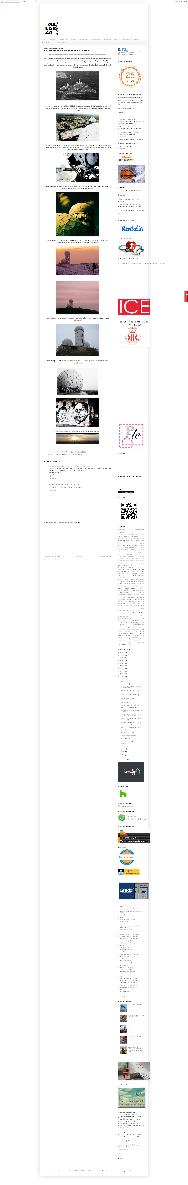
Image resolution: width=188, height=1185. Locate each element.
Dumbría (124, 730)
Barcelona (135, 547)
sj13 (125, 629)
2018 (122, 660)
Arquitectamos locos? (127, 919)
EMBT (129, 571)
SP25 (142, 629)
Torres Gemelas (123, 633)
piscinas (141, 617)
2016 (122, 666)
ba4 (127, 547)
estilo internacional (132, 577)
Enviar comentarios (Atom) (64, 560)
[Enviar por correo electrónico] (76, 452)
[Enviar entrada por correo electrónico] (72, 452)
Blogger (132, 1171)
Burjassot (141, 553)
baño (130, 547)
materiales (127, 601)
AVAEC (136, 545)
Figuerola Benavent (131, 583)
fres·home (123, 952)
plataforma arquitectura (128, 983)
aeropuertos (130, 532)
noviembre (125, 684)
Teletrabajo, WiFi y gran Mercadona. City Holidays (146, 263)
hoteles (141, 587)
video (137, 641)
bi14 (131, 551)
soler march (131, 629)
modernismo (140, 607)
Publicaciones (83, 40)
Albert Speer (66, 454)
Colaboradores (96, 40)
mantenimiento (132, 599)
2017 (122, 663)
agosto (124, 744)
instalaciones (123, 592)
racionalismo (122, 622)
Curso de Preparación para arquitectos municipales (130, 695)
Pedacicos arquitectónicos (129, 980)
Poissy (120, 620)
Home (43, 40)
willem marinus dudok (134, 645)
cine (127, 560)
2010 (122, 755)
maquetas (141, 599)
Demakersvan (140, 566)
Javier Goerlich (133, 594)
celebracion (122, 556)
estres (142, 577)
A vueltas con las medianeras (134, 1037)
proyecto (138, 620)
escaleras (121, 577)
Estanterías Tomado (128, 732)
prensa (131, 620)
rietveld (136, 626)
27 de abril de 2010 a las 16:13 (68, 485)
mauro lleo (136, 601)
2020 (122, 655)
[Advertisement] (77, 539)
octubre (124, 738)
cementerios (131, 556)
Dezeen (122, 945)
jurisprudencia (138, 596)
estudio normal (129, 579)
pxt (143, 620)
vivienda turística (129, 643)
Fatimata (52, 485)
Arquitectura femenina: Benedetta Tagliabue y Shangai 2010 (135, 1049)
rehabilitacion (138, 624)
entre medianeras (131, 575)
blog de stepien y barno (128, 936)
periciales (133, 617)
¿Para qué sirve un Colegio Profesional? (131, 687)
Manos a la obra (134, 1026)
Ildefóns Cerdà (123, 590)
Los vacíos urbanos (126, 967)
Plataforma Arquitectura (128, 985)
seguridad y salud (137, 628)
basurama (123, 932)
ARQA (121, 917)
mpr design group (132, 609)
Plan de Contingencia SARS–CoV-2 (54, 43)
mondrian (121, 609)
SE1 (129, 628)
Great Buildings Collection (129, 954)
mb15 (142, 601)
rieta (130, 626)
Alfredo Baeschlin (124, 536)
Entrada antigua (105, 557)
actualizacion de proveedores (131, 531)
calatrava (121, 554)
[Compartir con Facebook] (82, 452)
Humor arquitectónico (128, 735)
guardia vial (128, 585)
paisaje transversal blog (129, 978)
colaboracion (122, 562)
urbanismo (136, 635)
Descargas (107, 40)
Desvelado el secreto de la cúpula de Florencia (131, 715)
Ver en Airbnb (123, 263)
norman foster (134, 610)
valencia (130, 639)
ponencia (125, 620)
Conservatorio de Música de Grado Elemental (131, 719)
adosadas (121, 532)
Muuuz (121, 974)
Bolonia (136, 551)
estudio (120, 579)
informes (132, 590)
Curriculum (63, 40)
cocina (132, 560)
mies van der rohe (136, 603)
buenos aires (123, 553)
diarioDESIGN (124, 947)
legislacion (140, 598)
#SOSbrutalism (124, 907)
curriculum (122, 566)
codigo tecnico (139, 560)
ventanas (131, 641)
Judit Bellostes (125, 961)
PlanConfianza (127, 618)
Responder (52, 479)
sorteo (138, 629)
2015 (122, 668)
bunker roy (133, 553)
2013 (122, 674)
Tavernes (141, 631)
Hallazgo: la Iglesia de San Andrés (136, 1016)
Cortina (134, 564)
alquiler (125, 538)
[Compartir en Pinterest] (84, 452)
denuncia (121, 567)
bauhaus (133, 549)
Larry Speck (124, 965)
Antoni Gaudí (140, 540)
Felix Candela (139, 581)
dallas (132, 566)
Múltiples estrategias (128, 972)
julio (123, 746)
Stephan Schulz (122, 631)
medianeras (122, 603)
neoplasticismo (123, 610)
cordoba (141, 562)
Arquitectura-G (125, 924)
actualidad (139, 529)
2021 (122, 652)
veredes (122, 996)
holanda (135, 587)
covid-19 (141, 564)
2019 (122, 658)
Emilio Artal (136, 571)
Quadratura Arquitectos (128, 987)
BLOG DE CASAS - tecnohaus (129, 934)
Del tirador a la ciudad (128, 943)
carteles (129, 554)
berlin (83, 454)
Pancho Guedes (130, 615)
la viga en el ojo (126, 963)
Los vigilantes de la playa (131, 722)
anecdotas (76, 454)
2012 (122, 676)
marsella (120, 601)
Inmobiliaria (125, 40)
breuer (142, 551)
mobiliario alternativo (126, 607)
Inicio (79, 557)
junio (123, 749)
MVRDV (142, 609)
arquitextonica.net (126, 930)
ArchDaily (123, 915)
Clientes (73, 40)
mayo (123, 751)
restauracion (122, 626)
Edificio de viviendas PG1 (130, 727)
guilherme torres (138, 585)
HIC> (121, 958)
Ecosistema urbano (126, 950)
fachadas (132, 581)
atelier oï (130, 545)
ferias (120, 583)
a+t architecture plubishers (130, 909)
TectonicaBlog (124, 992)
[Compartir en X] (80, 452)
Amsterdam (140, 538)
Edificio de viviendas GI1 (130, 707)
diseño (130, 567)
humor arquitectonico (127, 589)
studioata (131, 631)
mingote (120, 605)
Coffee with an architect (129, 938)
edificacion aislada (125, 569)
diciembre (125, 681)
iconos (142, 589)
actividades (122, 529)
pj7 (119, 618)
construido (132, 562)
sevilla (120, 629)
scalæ (121, 989)
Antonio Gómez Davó (124, 542)
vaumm (121, 994)
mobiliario (140, 605)
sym (136, 631)
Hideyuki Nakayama (124, 587)
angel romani (130, 540)
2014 (122, 671)
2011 (122, 679)
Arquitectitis (124, 921)
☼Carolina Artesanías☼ (57, 466)
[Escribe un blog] (78, 452)
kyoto (119, 598)
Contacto (136, 40)
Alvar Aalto (132, 538)
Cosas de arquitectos (127, 941)
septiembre (125, 741)
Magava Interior (125, 969)
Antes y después (127, 725)
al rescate (57, 454)
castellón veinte (127, 702)
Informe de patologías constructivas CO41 (129, 699)
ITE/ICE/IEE (122, 594)
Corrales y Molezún (124, 564)
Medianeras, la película (130, 705)
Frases (116, 40)
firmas (141, 583)
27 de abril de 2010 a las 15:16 (77, 466)
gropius (120, 585)
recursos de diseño (136, 622)
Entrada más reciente (52, 557)
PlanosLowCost (139, 618)
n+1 (121, 976)
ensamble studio (138, 573)
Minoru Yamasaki (129, 605)
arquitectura (128, 543)
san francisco (122, 628)
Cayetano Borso (139, 554)
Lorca (119, 599)
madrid (124, 599)
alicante (135, 536)
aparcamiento (135, 542)
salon (142, 626)
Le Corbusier (128, 598)
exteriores (124, 581)
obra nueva (125, 613)
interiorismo (139, 592)
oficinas (121, 615)
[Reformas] (126, 864)
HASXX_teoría (124, 956)
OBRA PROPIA (137, 613)
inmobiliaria (140, 590)
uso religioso (132, 637)
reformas (121, 624)
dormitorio (141, 567)
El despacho (52, 40)
